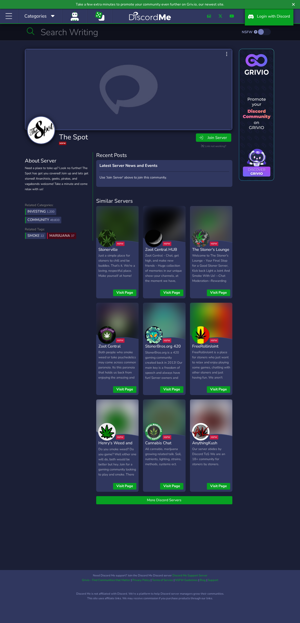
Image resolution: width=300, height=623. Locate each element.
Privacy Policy (141, 580)
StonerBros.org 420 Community (163, 349)
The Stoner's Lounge (210, 249)
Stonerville (108, 249)
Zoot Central (109, 346)
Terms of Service (162, 580)
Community (43, 219)
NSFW (247, 32)
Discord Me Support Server (189, 575)
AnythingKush (204, 443)
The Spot (73, 137)
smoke (35, 235)
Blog (203, 580)
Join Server (217, 137)
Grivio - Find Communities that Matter (106, 580)
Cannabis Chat (158, 443)
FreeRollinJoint (205, 346)
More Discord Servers (164, 500)
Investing (40, 211)
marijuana (61, 235)
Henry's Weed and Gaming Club (115, 446)
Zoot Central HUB (161, 249)
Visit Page (124, 292)
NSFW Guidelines (186, 580)
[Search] (30, 31)
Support (213, 580)
